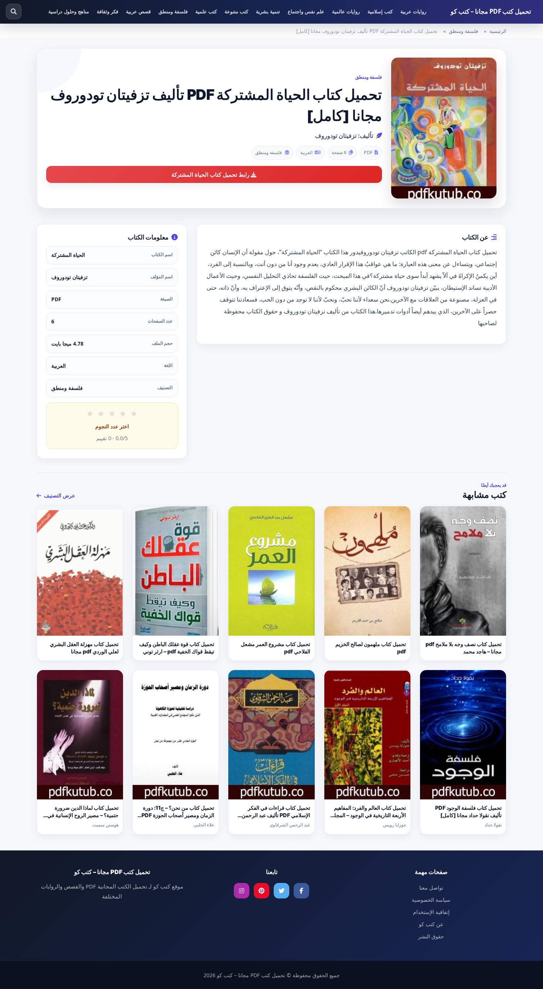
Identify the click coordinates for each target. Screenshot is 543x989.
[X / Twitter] (281, 890)
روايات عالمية (346, 11)
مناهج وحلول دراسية (68, 11)
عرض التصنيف (58, 495)
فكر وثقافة (107, 11)
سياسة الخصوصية (431, 899)
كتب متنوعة (236, 11)
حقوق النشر (431, 936)
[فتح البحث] (13, 11)
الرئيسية (497, 31)
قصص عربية (138, 11)
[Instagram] (241, 890)
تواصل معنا (431, 887)
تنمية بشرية (268, 11)
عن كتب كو (431, 924)
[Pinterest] (261, 890)
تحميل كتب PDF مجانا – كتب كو (491, 11)
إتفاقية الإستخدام (431, 911)
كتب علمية (206, 11)
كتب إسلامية (380, 11)
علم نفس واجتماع (306, 11)
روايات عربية (413, 11)
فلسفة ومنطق (173, 11)
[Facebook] (301, 890)
